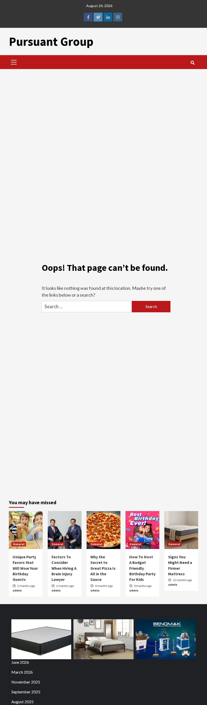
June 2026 (20, 662)
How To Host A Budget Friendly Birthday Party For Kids (142, 568)
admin (17, 590)
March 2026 (22, 672)
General (18, 544)
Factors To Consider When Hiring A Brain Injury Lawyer (63, 568)
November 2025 (25, 681)
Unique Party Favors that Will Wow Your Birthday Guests (25, 568)
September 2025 (25, 691)
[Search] (192, 63)
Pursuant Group (51, 41)
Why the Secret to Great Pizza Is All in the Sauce (103, 568)
